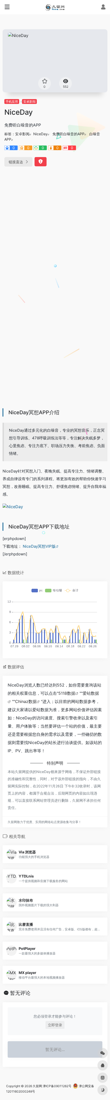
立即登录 (55, 1025)
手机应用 (12, 101)
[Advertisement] (55, 230)
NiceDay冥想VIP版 (39, 546)
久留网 (37, 1086)
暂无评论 (20, 993)
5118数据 (66, 693)
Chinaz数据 (26, 701)
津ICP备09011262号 (57, 1086)
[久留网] (55, 7)
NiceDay (40, 134)
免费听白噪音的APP (68, 134)
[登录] (103, 7)
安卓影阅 (29, 101)
